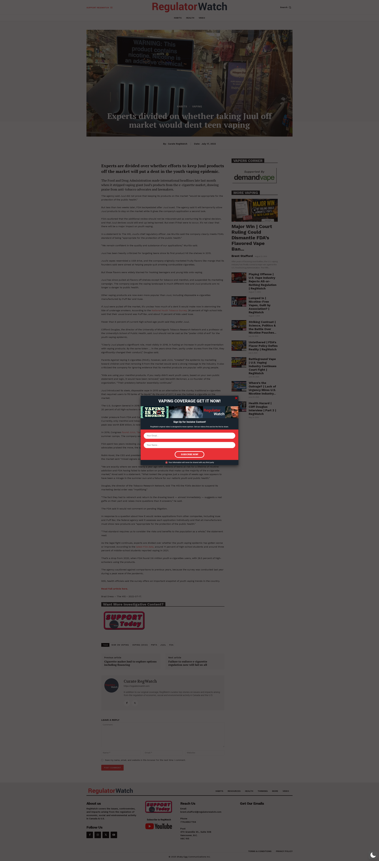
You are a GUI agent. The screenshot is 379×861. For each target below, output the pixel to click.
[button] (373, 855)
